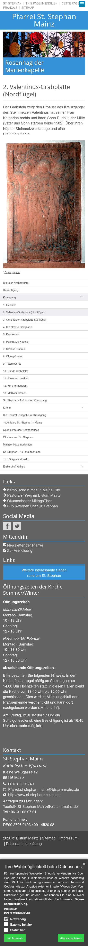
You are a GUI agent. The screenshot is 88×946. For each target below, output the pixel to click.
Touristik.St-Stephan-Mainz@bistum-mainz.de (40, 806)
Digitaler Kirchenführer (16, 283)
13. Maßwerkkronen (14, 393)
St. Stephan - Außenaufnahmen (22, 452)
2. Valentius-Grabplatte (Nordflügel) (23, 312)
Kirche (7, 407)
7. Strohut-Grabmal (14, 349)
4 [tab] (53, 75)
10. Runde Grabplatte (15, 371)
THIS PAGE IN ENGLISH (42, 3)
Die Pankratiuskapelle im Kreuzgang (24, 415)
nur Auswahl (15, 938)
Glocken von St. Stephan (18, 437)
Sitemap (49, 837)
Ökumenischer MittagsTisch (30, 500)
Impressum (68, 837)
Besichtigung (10, 290)
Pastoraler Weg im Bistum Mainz (33, 495)
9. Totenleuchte (12, 363)
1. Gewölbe (9, 305)
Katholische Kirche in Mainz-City (33, 489)
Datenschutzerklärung (24, 843)
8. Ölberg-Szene (12, 356)
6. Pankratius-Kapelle (15, 341)
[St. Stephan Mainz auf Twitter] (17, 526)
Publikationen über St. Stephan (32, 505)
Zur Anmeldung (19, 550)
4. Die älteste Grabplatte (17, 327)
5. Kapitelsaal (11, 334)
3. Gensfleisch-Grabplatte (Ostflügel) (24, 319)
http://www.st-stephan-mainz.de (34, 794)
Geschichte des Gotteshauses (21, 430)
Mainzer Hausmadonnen (17, 444)
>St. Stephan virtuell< (16, 459)
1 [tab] (35, 75)
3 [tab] (47, 75)
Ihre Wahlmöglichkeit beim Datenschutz (44, 866)
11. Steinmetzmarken (15, 378)
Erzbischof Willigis (14, 466)
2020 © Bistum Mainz (21, 837)
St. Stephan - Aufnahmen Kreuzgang (25, 400)
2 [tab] (41, 75)
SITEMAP (27, 8)
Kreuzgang (9, 297)
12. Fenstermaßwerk (15, 385)
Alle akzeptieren (70, 938)
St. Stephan (12, 3)
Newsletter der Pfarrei (25, 545)
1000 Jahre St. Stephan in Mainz (22, 422)
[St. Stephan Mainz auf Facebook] (7, 526)
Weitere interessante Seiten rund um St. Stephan (44, 572)
